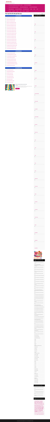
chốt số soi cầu (39, 400)
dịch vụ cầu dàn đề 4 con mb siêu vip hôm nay (39, 277)
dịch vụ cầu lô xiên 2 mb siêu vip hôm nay (39, 294)
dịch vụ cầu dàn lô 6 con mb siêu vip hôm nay (39, 290)
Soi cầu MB (40, 408)
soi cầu (40, 406)
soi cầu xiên (37, 410)
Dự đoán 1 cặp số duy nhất (39, 402)
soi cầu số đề (38, 409)
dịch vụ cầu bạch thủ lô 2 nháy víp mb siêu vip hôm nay (39, 265)
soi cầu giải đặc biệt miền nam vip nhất (11, 54)
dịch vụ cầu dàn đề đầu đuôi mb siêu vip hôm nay (39, 284)
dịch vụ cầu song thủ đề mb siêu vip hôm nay (39, 299)
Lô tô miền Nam (36, 209)
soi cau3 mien (36, 404)
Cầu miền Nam (36, 124)
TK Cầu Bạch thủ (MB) (37, 93)
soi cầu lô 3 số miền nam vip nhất (11, 65)
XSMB (35, 339)
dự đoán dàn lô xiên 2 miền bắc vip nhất (11, 39)
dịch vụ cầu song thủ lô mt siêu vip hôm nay (39, 316)
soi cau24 (39, 404)
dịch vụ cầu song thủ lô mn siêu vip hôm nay (39, 332)
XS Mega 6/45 (36, 62)
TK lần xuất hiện (36, 186)
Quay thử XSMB (36, 232)
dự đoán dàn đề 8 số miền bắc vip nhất (11, 31)
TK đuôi (35, 367)
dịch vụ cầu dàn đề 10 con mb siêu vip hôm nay (39, 282)
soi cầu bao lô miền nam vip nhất (11, 57)
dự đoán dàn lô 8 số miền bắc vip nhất (11, 37)
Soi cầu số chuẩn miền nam (38, 319)
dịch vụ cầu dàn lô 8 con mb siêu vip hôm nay (39, 293)
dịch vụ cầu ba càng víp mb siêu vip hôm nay (39, 267)
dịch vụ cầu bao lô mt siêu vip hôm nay (39, 305)
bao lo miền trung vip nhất (10, 74)
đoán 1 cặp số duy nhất (40, 414)
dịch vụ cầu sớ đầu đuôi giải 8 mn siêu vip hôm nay (39, 328)
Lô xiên (35, 147)
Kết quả (35, 47)
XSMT (35, 39)
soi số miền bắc (41, 413)
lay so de (37, 403)
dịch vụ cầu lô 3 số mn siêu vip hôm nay (39, 321)
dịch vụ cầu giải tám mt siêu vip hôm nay (39, 309)
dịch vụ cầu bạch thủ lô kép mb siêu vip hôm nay (39, 271)
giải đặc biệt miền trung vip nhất (10, 71)
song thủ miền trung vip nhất (10, 77)
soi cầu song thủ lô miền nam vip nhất (11, 60)
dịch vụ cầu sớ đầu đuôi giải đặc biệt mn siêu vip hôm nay (39, 330)
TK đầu (35, 366)
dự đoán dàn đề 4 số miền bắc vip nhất (11, 28)
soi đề (43, 413)
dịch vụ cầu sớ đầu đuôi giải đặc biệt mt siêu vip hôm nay (39, 315)
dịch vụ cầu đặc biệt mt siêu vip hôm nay (39, 308)
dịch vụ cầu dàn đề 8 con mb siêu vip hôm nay (39, 280)
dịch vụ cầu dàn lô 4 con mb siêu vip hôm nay (39, 288)
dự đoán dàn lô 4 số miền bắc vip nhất (11, 34)
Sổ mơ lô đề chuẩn (24, 85)
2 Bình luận (20, 85)
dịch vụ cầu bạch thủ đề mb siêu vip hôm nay (39, 269)
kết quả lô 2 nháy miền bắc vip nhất (11, 19)
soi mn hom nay (38, 413)
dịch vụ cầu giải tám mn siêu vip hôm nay (39, 326)
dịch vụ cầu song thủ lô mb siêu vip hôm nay (39, 303)
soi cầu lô (36, 408)
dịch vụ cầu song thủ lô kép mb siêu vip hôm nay (39, 301)
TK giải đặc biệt (36, 178)
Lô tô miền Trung (36, 376)
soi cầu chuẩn (38, 407)
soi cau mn (37, 405)
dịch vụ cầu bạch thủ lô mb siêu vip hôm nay (39, 273)
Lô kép (35, 155)
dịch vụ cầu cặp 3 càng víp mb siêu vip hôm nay (39, 275)
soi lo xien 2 (36, 413)
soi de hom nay (42, 411)
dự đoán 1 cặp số (39, 401)
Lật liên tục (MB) (36, 101)
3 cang (36, 400)
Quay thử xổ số (36, 378)
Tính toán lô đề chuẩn (37, 336)
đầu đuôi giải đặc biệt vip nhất (10, 80)
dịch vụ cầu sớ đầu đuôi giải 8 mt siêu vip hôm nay (39, 312)
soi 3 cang (40, 403)
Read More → (17, 88)
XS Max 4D (35, 70)
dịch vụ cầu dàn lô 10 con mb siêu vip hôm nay (39, 286)
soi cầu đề (39, 411)
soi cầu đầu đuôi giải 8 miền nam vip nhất (12, 62)
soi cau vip (41, 405)
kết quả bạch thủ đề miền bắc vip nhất (11, 25)
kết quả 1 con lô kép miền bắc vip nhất (11, 22)
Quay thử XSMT (36, 240)
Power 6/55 (36, 349)
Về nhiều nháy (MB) (37, 357)
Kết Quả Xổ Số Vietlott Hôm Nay (38, 345)
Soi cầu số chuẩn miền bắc (37, 264)
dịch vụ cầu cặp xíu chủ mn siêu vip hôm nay (39, 323)
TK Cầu (35, 352)
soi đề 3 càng (36, 414)
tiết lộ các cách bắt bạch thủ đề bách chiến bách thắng (21, 84)
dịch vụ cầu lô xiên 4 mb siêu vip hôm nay (39, 297)
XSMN (35, 340)
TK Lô (35, 361)
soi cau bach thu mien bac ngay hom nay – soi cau (39, 262)
